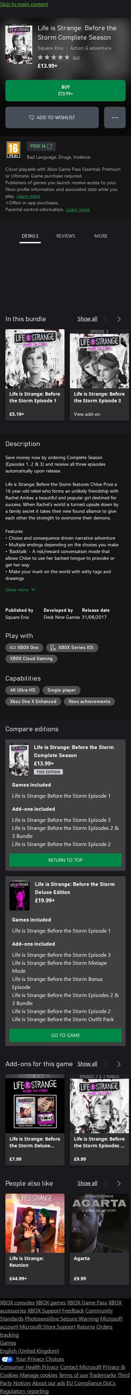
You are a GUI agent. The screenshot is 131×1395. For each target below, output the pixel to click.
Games (8, 1342)
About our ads (48, 1382)
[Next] (119, 319)
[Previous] (105, 319)
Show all (87, 318)
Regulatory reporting (24, 1390)
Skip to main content (24, 3)
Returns (86, 1326)
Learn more (28, 196)
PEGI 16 (38, 146)
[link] (34, 374)
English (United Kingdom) (29, 1350)
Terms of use (73, 1374)
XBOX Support (44, 1310)
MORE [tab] (100, 236)
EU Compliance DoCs (91, 1382)
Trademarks (102, 1374)
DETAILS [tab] (30, 236)
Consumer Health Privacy (29, 1366)
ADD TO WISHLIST (56, 117)
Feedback (73, 1310)
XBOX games (51, 1302)
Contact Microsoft (80, 1366)
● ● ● (115, 117)
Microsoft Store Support (47, 1326)
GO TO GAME (65, 1035)
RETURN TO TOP (65, 860)
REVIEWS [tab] (65, 236)
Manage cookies (38, 1374)
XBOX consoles (17, 1302)
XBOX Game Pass (87, 1302)
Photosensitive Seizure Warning (62, 1318)
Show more (17, 589)
